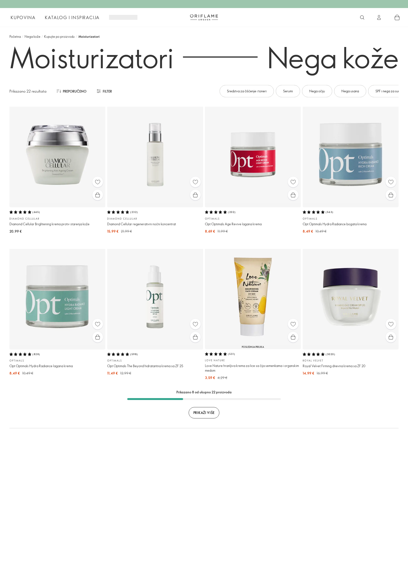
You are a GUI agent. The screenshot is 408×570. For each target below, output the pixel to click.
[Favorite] (97, 182)
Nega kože (32, 36)
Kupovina (23, 17)
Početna (15, 36)
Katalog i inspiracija (72, 17)
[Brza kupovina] (97, 195)
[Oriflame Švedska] (204, 17)
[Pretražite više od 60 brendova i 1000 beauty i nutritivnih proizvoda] (362, 17)
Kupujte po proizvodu (59, 36)
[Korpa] (397, 17)
